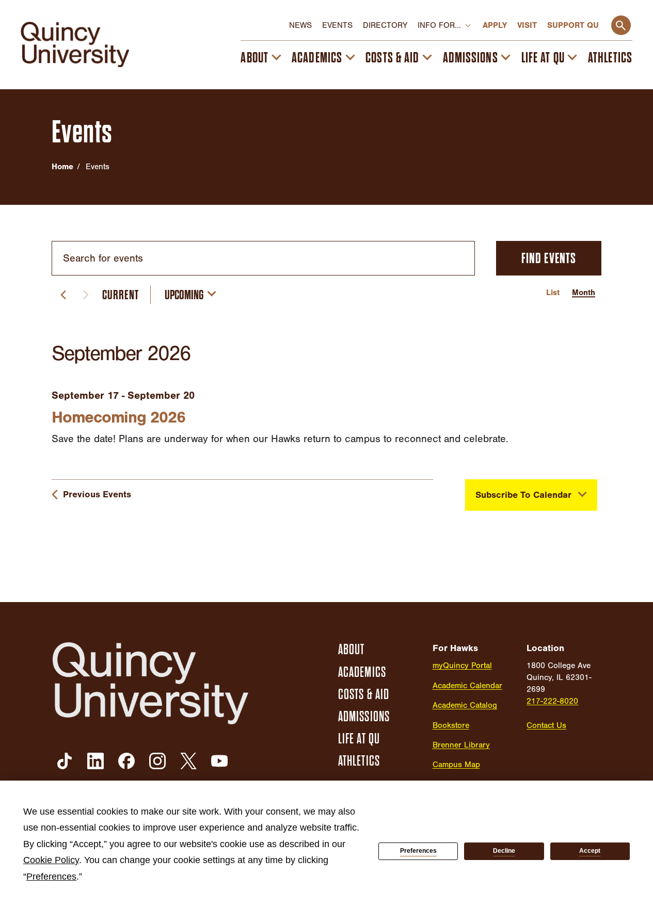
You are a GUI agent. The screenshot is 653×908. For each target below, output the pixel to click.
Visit (527, 25)
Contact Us (546, 725)
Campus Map (456, 764)
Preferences (418, 850)
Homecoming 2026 (118, 417)
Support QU (573, 25)
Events (337, 25)
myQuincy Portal (462, 665)
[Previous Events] (63, 294)
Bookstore (451, 725)
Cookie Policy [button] (51, 860)
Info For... (439, 25)
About (254, 58)
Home (62, 166)
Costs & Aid (392, 58)
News (300, 25)
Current (120, 295)
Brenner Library (461, 745)
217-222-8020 (552, 701)
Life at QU (543, 58)
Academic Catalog (465, 705)
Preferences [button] (51, 876)
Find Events (548, 258)
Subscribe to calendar (523, 495)
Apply (495, 25)
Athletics (610, 58)
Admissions (470, 58)
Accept (589, 850)
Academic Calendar (467, 685)
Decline (504, 850)
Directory (385, 25)
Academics (317, 58)
